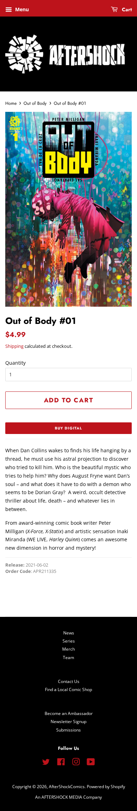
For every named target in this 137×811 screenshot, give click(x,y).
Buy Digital (68, 428)
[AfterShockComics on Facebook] (61, 763)
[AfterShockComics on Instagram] (76, 763)
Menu (21, 9)
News (68, 633)
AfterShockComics (67, 786)
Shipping (14, 346)
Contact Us (68, 681)
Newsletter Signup (68, 721)
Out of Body (35, 103)
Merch (68, 649)
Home (11, 103)
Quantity (15, 362)
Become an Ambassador (69, 713)
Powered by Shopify (106, 786)
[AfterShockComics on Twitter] (46, 763)
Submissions (68, 730)
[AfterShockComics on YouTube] (91, 763)
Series (69, 641)
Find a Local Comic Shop (68, 689)
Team (68, 657)
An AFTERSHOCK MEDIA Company (68, 797)
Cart (126, 9)
